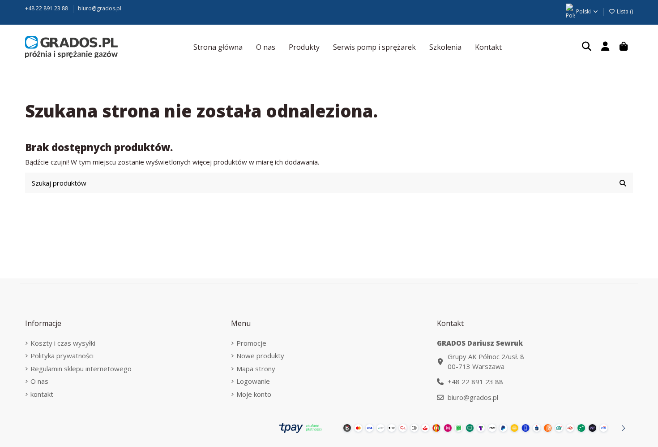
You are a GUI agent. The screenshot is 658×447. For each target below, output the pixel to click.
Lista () (624, 11)
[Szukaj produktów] (623, 183)
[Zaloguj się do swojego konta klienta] (605, 47)
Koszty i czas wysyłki (62, 343)
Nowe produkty (260, 355)
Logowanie (253, 381)
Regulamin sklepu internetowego (81, 368)
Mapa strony (255, 368)
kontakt (41, 394)
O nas (39, 381)
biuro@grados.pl (99, 8)
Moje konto (253, 394)
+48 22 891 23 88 (47, 8)
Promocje (251, 343)
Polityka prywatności (62, 355)
